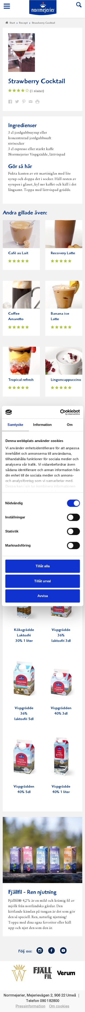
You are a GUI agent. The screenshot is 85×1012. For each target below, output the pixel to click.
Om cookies (59, 1006)
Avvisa (42, 596)
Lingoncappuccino (66, 380)
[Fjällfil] (43, 973)
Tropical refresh (21, 380)
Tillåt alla (43, 566)
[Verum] (66, 973)
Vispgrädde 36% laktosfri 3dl (61, 635)
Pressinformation (30, 1006)
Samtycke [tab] (15, 425)
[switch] (73, 516)
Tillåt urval (42, 581)
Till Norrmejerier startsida (42, 7)
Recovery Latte (63, 253)
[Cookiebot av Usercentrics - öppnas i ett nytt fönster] (60, 412)
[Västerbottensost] (19, 973)
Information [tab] (42, 425)
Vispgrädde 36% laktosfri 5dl (24, 713)
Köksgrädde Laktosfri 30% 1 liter (24, 635)
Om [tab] (70, 425)
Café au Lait (18, 253)
